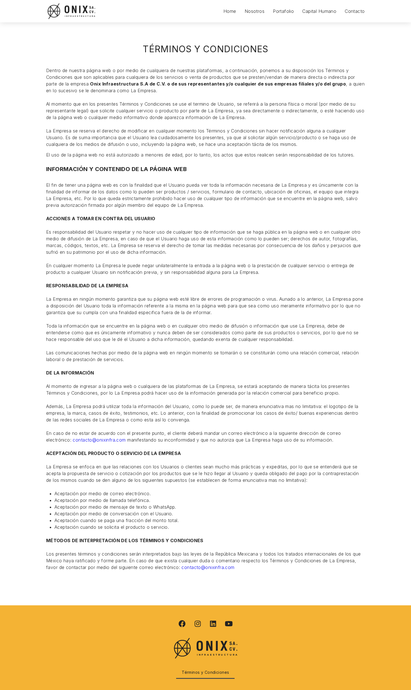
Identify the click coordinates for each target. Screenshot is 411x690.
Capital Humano (319, 11)
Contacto (355, 11)
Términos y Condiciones (205, 672)
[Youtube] (229, 623)
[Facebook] (182, 623)
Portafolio (283, 11)
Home (229, 11)
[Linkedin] (213, 623)
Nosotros (254, 11)
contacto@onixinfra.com (99, 440)
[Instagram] (198, 623)
